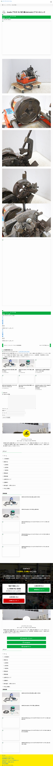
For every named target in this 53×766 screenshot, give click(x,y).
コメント (5, 408)
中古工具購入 (7, 488)
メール (4, 413)
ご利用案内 (6, 458)
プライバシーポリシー (7, 757)
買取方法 (6, 462)
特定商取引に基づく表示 (8, 758)
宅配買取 (6, 470)
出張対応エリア (7, 479)
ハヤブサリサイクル (24, 351)
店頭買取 (6, 464)
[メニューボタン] (51, 2)
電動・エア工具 (6, 18)
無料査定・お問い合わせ (10, 485)
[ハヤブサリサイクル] (6, 2)
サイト (3, 415)
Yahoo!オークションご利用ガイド (10, 760)
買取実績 (6, 476)
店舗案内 (6, 482)
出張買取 (6, 467)
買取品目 (6, 473)
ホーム (5, 455)
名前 (4, 410)
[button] (2, 317)
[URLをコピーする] (3, 326)
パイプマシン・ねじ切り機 (9, 16)
